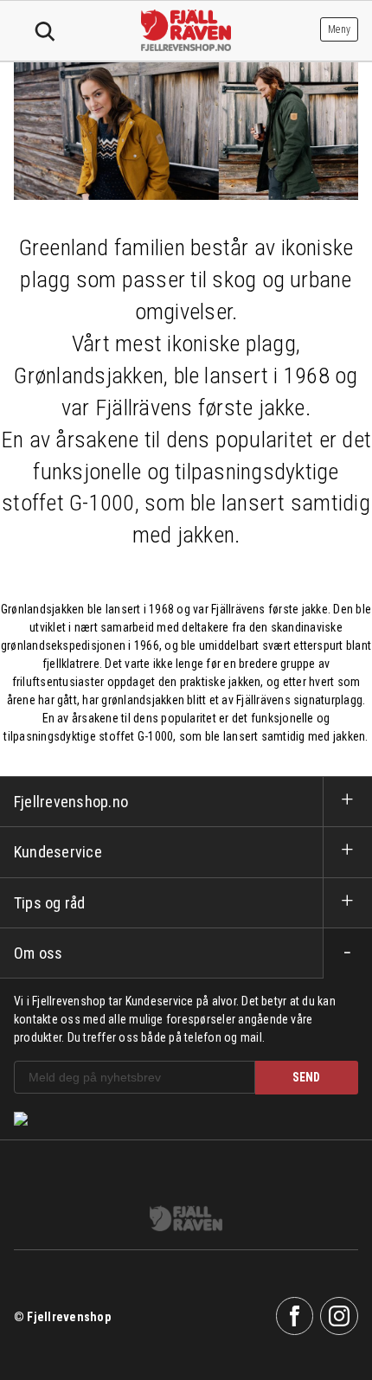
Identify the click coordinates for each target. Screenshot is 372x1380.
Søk (45, 32)
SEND (306, 1077)
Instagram (339, 1316)
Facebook (295, 1316)
